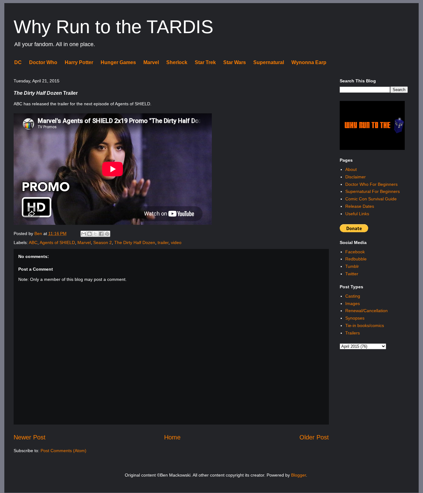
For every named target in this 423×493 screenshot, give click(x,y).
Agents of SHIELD (57, 242)
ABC (33, 242)
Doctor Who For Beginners (371, 184)
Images (352, 303)
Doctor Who (43, 62)
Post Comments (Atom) (63, 450)
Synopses (354, 318)
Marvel (151, 62)
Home (172, 437)
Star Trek (205, 62)
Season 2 (102, 242)
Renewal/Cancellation (366, 310)
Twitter (351, 273)
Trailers (352, 332)
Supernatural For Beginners (372, 191)
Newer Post (30, 437)
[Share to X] (95, 234)
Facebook (355, 251)
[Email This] (84, 234)
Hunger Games (118, 62)
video (176, 242)
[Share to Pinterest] (107, 234)
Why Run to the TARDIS (113, 26)
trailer (163, 242)
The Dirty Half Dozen (134, 242)
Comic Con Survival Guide (371, 198)
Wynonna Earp (308, 62)
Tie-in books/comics (364, 325)
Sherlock (176, 62)
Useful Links (357, 213)
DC (18, 62)
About (351, 169)
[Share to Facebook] (101, 234)
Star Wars (234, 62)
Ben (38, 233)
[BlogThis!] (89, 234)
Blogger (298, 475)
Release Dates (359, 206)
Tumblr (352, 266)
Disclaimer (355, 176)
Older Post (314, 437)
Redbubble (356, 258)
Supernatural (268, 62)
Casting (352, 296)
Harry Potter (79, 62)
